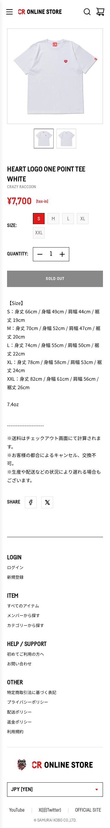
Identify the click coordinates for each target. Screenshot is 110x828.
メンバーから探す (23, 615)
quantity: (17, 254)
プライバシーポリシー (27, 702)
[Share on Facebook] (31, 502)
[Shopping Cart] (100, 11)
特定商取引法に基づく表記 (31, 692)
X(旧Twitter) (50, 810)
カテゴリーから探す (25, 625)
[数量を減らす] (40, 254)
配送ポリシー (19, 712)
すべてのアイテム (23, 606)
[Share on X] (47, 502)
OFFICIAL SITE (88, 810)
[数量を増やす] (62, 254)
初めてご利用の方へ (25, 654)
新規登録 (15, 577)
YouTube (17, 810)
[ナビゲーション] (9, 11)
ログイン (15, 567)
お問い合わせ (19, 663)
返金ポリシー (19, 722)
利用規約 (15, 731)
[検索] (87, 11)
